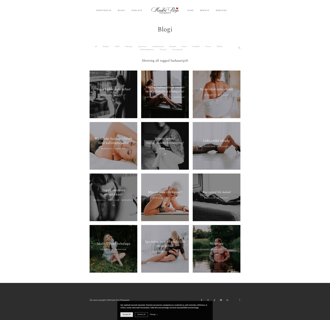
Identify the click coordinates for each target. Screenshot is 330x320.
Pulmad (219, 46)
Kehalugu (128, 46)
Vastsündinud (177, 49)
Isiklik (117, 46)
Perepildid (196, 46)
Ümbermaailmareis (147, 49)
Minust (204, 10)
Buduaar (106, 46)
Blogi (121, 10)
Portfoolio (103, 10)
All (96, 46)
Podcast (137, 10)
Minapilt (173, 46)
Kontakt (221, 10)
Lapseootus (142, 46)
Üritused (163, 49)
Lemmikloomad (158, 46)
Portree (208, 46)
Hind (191, 10)
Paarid (184, 46)
